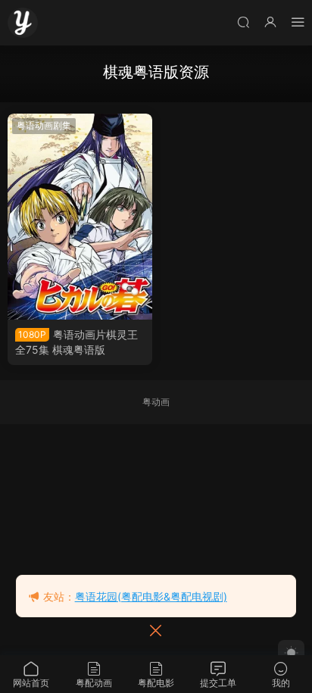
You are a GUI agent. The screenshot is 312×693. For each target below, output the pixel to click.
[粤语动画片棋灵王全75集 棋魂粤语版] (80, 217)
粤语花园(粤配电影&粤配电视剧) (151, 596)
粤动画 (156, 401)
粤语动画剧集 (44, 125)
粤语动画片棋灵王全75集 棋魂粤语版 (76, 342)
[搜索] (243, 21)
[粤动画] (23, 22)
